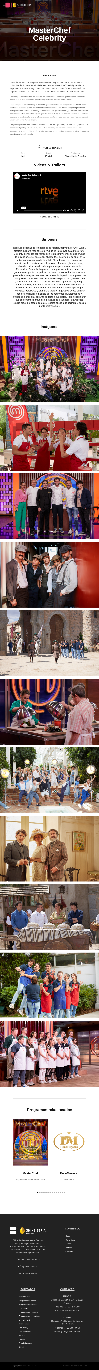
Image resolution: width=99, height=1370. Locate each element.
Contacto (69, 1252)
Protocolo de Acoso (28, 1273)
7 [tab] (49, 1192)
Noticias (68, 1248)
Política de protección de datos (74, 1366)
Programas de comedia (28, 1312)
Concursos (23, 1308)
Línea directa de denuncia (28, 1259)
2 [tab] (39, 1192)
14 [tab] (62, 1192)
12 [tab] (58, 1192)
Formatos (69, 1244)
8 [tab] (50, 1192)
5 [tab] (45, 1192)
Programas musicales (27, 1305)
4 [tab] (43, 1192)
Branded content (25, 1343)
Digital (21, 1347)
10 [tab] (54, 1192)
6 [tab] (47, 1192)
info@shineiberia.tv (70, 1310)
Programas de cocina (27, 1301)
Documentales (25, 1332)
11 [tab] (56, 1192)
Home (67, 1236)
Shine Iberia (70, 1240)
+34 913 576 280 (72, 1307)
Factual (22, 1335)
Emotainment (24, 1320)
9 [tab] (52, 1192)
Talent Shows (49, 75)
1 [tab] (37, 1192)
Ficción (22, 1339)
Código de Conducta (27, 1266)
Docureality (23, 1328)
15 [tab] (64, 1192)
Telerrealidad (24, 1324)
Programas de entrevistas (29, 1316)
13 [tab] (60, 1192)
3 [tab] (41, 1192)
